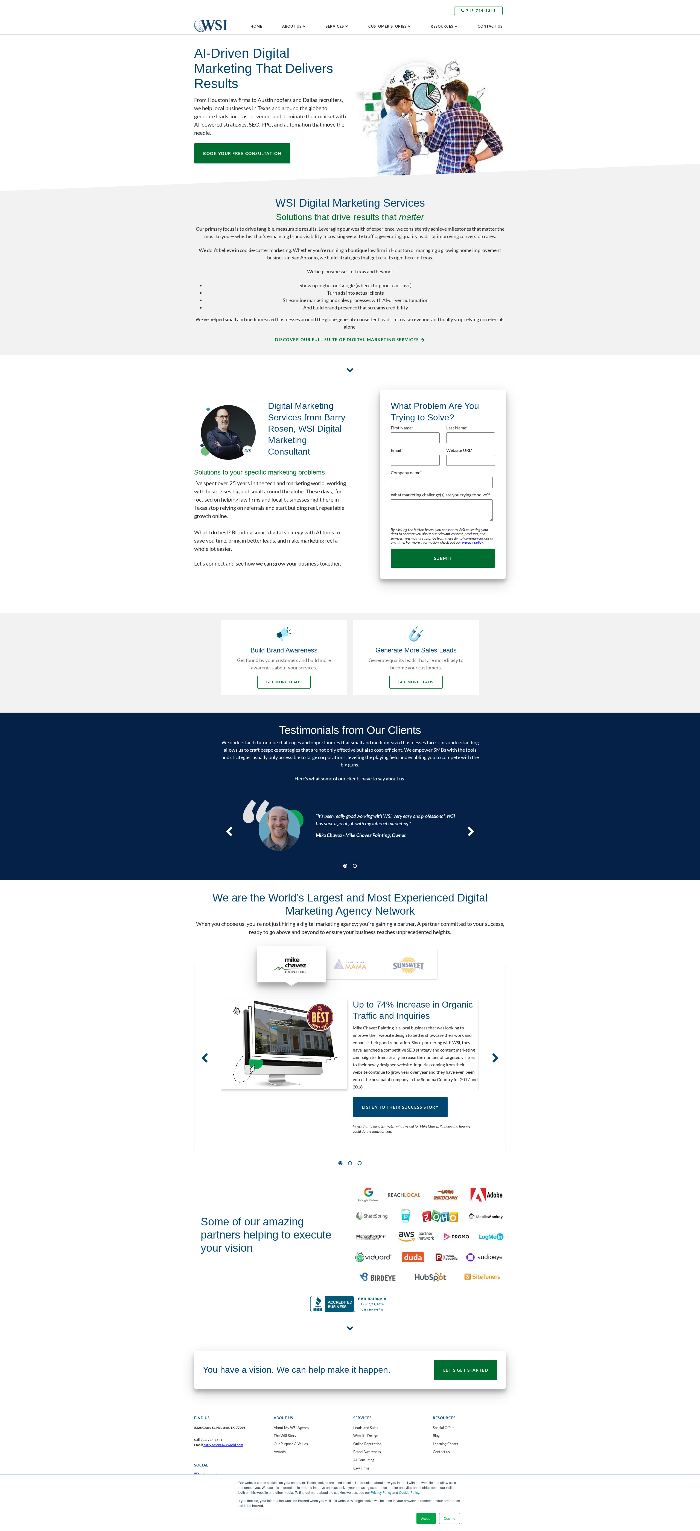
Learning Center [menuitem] (445, 1444)
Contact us (490, 26)
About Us (292, 26)
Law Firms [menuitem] (361, 1468)
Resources (442, 26)
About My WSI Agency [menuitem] (291, 1427)
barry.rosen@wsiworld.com (223, 1445)
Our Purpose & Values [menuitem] (291, 1444)
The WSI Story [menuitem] (285, 1435)
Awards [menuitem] (280, 1452)
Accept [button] (426, 1518)
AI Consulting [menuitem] (363, 1460)
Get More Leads (284, 682)
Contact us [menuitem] (441, 1452)
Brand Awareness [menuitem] (367, 1452)
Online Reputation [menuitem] (367, 1444)
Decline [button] (449, 1518)
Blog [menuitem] (436, 1435)
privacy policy (472, 542)
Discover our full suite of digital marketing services (347, 339)
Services (335, 26)
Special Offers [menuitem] (443, 1427)
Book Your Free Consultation (242, 153)
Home (256, 26)
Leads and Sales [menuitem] (365, 1427)
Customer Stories (387, 26)
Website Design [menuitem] (365, 1435)
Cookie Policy (409, 1492)
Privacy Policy (381, 1492)
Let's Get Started (465, 1370)
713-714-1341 (481, 10)
